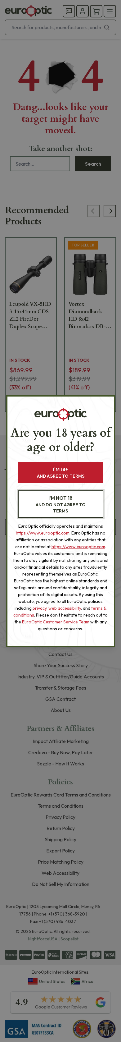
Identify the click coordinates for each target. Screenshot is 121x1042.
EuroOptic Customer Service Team (55, 622)
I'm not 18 (61, 504)
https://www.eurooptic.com (42, 533)
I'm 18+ (60, 472)
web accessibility (64, 608)
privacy (40, 608)
